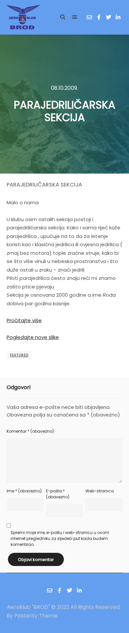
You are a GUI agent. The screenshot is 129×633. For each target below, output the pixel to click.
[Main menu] (75, 17)
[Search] (63, 17)
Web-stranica (99, 491)
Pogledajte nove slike (33, 337)
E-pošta (57, 494)
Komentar (30, 431)
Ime (24, 491)
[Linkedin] (118, 17)
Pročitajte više (24, 320)
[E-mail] (89, 17)
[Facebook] (99, 17)
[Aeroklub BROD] (23, 17)
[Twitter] (108, 17)
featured (19, 355)
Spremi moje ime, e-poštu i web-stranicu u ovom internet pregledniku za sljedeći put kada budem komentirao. (60, 538)
